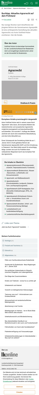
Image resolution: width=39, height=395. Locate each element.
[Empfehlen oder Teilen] (36, 19)
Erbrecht (9, 250)
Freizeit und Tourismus (13, 245)
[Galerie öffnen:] (19, 87)
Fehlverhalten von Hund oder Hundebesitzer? (20, 327)
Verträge (9, 241)
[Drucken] (28, 19)
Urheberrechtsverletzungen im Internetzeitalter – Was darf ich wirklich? (21, 337)
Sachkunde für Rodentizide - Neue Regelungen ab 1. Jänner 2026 (20, 265)
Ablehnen (19, 387)
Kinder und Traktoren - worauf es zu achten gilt (20, 281)
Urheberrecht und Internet (13, 285)
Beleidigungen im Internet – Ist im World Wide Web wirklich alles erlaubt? (20, 311)
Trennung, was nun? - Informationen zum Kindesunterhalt (18, 295)
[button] (36, 3)
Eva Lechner (7, 19)
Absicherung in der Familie (14, 306)
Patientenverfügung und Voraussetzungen (19, 331)
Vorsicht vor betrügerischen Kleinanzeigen (19, 290)
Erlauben (19, 392)
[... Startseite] (7, 3)
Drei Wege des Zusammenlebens (16, 276)
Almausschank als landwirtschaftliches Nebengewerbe (18, 301)
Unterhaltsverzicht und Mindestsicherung (18, 316)
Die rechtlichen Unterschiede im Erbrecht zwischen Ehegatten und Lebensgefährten (19, 271)
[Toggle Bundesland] (26, 3)
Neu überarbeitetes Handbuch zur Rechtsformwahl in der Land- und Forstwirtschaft (21, 322)
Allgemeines (10, 255)
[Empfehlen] (32, 19)
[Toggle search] (32, 3)
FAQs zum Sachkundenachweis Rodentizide (19, 260)
